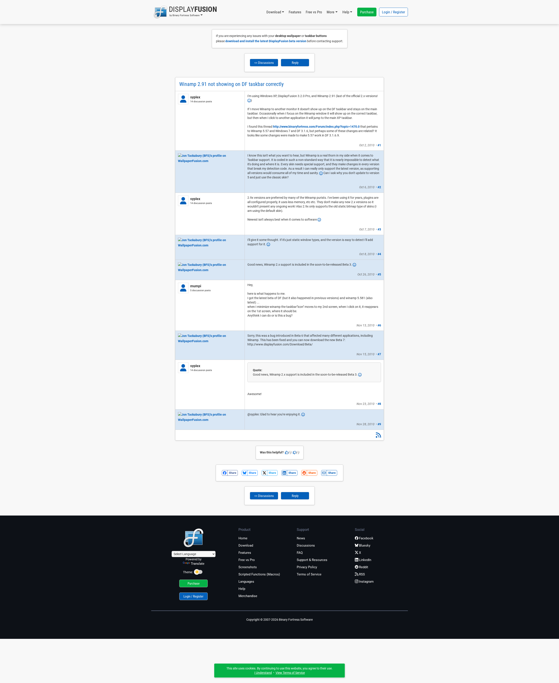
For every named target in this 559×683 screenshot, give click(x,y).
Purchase (367, 12)
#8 (379, 404)
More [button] (330, 12)
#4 (379, 254)
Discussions (306, 545)
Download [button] (273, 12)
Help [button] (345, 12)
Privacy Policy (307, 567)
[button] (185, 12)
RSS (362, 574)
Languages (246, 582)
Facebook (366, 538)
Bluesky (364, 545)
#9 (379, 424)
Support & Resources (312, 560)
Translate (197, 564)
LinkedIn (365, 560)
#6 (379, 325)
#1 (379, 145)
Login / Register (393, 12)
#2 (379, 187)
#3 (379, 229)
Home (242, 538)
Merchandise (247, 596)
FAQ (300, 553)
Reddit (363, 567)
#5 (379, 274)
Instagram (366, 582)
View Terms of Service (290, 672)
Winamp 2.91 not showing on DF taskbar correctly (231, 84)
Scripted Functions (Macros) (259, 574)
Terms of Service (309, 574)
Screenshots (247, 567)
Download (245, 545)
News (301, 538)
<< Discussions (264, 63)
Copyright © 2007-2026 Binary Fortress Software (279, 619)
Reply (295, 63)
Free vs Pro (314, 12)
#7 (379, 354)
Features (295, 12)
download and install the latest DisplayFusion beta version (265, 41)
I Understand (263, 672)
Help (241, 589)
